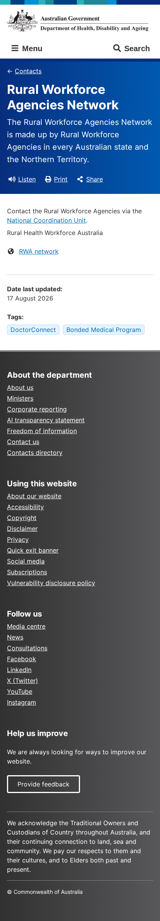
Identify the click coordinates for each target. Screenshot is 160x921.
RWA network (39, 251)
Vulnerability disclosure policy (51, 583)
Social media (26, 561)
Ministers (20, 398)
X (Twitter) (22, 680)
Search (137, 48)
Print (61, 179)
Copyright (22, 518)
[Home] (80, 20)
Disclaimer (22, 528)
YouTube (19, 691)
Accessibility (25, 507)
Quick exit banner (33, 550)
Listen (27, 179)
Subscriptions (27, 572)
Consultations (27, 648)
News (15, 637)
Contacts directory (35, 452)
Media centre (26, 626)
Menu (31, 48)
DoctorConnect (33, 329)
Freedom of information (42, 431)
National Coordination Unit (46, 220)
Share (94, 179)
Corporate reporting (37, 409)
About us (20, 387)
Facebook (21, 659)
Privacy (18, 539)
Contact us (23, 442)
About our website (34, 496)
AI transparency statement (46, 420)
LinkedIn (19, 670)
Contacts (28, 71)
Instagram (21, 702)
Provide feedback (43, 784)
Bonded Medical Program (103, 329)
